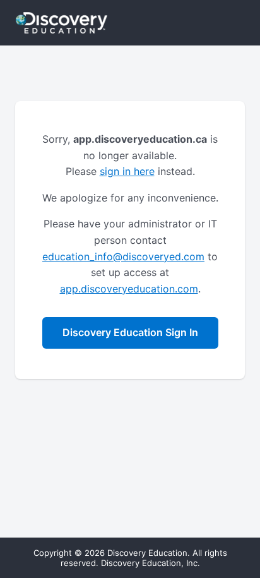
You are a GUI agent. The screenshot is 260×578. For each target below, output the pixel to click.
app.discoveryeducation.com (129, 288)
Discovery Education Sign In (130, 332)
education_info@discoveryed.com (123, 256)
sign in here (127, 171)
